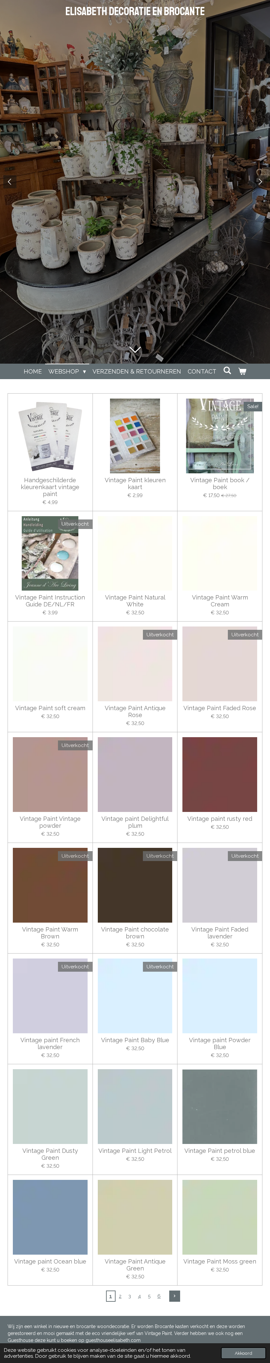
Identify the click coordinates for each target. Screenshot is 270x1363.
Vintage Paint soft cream (50, 708)
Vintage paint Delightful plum (135, 822)
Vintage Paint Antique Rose (135, 711)
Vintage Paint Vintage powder (50, 822)
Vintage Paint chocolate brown (135, 933)
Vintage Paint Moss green (219, 1261)
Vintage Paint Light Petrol (135, 1150)
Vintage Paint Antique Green (135, 1265)
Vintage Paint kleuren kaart (135, 483)
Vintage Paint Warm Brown (50, 933)
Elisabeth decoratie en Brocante (135, 11)
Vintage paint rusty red (219, 818)
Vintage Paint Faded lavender (219, 933)
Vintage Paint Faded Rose (219, 708)
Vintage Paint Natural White (135, 601)
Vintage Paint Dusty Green (50, 1154)
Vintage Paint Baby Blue (135, 1040)
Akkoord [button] (243, 1353)
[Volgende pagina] (174, 1296)
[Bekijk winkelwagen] (242, 371)
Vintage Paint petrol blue (219, 1150)
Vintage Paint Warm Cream (220, 601)
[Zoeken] (227, 370)
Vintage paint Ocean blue (50, 1261)
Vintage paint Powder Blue (220, 1043)
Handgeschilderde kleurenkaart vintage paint (50, 487)
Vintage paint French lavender (50, 1043)
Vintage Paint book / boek (220, 483)
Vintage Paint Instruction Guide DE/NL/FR (50, 601)
